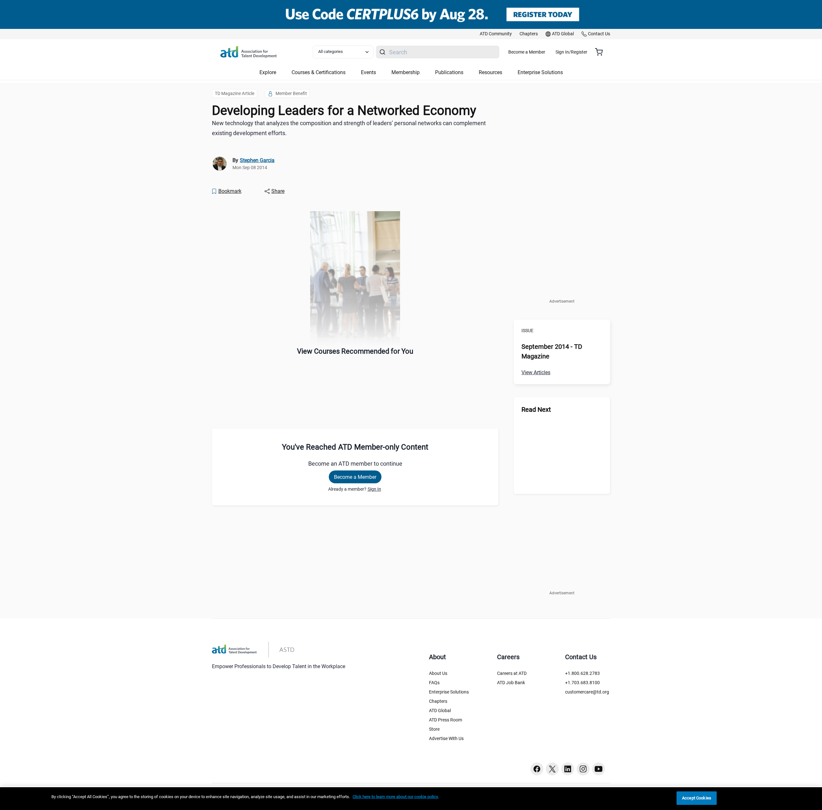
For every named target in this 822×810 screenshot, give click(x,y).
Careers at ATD (512, 673)
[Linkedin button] (567, 769)
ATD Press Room (445, 719)
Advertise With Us (446, 738)
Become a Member (526, 52)
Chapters (438, 701)
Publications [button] (449, 72)
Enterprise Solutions (449, 691)
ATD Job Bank (511, 682)
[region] (411, 798)
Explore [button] (267, 72)
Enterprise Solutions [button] (540, 72)
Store (434, 729)
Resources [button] (490, 72)
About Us (438, 673)
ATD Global (440, 710)
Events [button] (368, 72)
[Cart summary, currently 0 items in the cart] (601, 52)
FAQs (434, 682)
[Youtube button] (598, 769)
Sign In (374, 489)
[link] (496, 34)
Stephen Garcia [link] (257, 160)
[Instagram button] (583, 769)
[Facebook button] (536, 769)
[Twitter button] (552, 769)
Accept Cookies (696, 798)
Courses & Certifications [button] (318, 72)
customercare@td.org (587, 691)
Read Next (536, 409)
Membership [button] (405, 72)
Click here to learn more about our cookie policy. (396, 796)
